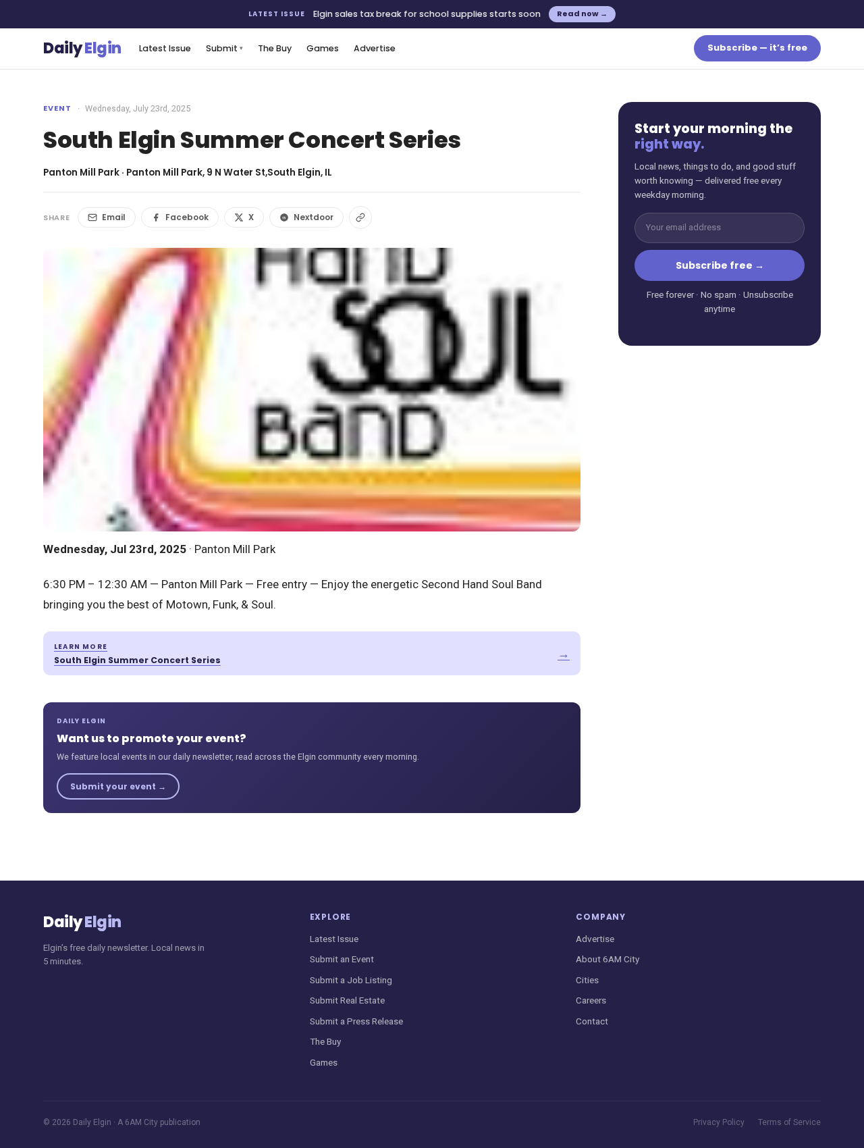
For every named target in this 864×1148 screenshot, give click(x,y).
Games (322, 48)
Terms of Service (789, 1122)
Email (114, 217)
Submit (224, 48)
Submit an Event (342, 959)
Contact (592, 1021)
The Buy (275, 48)
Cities (587, 979)
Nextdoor (313, 217)
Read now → (582, 13)
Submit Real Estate (347, 1000)
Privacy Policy (719, 1122)
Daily (82, 48)
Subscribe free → (720, 265)
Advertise (375, 48)
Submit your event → (118, 786)
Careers (591, 1000)
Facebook (187, 217)
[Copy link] (360, 217)
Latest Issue (165, 48)
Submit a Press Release (356, 1021)
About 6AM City (607, 959)
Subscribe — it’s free (757, 47)
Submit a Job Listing (351, 979)
